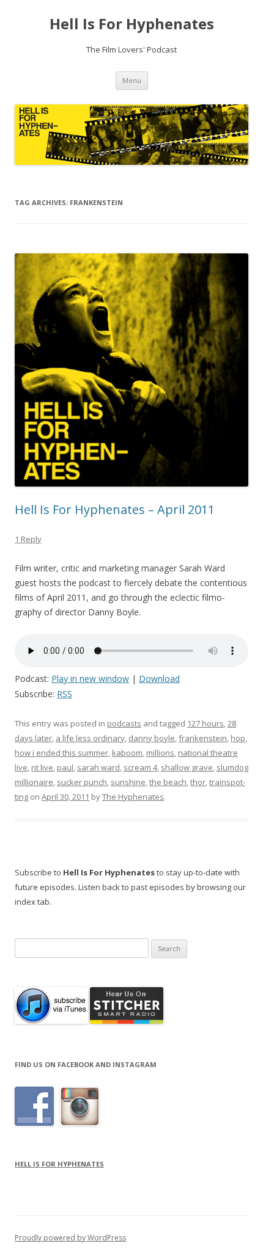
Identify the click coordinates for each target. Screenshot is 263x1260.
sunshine (128, 782)
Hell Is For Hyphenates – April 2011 (115, 509)
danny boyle (151, 738)
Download (159, 678)
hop (238, 738)
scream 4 (140, 767)
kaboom (127, 752)
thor (198, 782)
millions (160, 752)
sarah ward (98, 767)
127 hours (205, 723)
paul (65, 767)
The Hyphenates (133, 796)
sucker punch (82, 782)
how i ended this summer (61, 752)
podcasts (124, 723)
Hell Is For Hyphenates (132, 24)
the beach (168, 782)
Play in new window (90, 678)
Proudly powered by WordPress (70, 1238)
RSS (64, 694)
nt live (42, 767)
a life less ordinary (90, 738)
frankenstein (203, 738)
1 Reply (28, 539)
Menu (131, 80)
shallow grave (187, 767)
